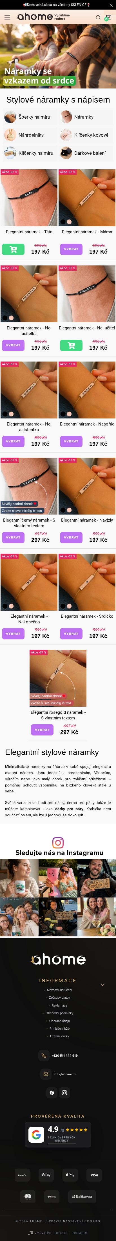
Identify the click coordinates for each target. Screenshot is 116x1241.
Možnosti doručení (59, 990)
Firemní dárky (59, 1036)
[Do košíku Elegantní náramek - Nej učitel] (71, 345)
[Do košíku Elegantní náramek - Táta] (13, 249)
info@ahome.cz (65, 1074)
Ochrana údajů (59, 1021)
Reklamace (59, 1005)
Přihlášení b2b (60, 1029)
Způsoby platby (59, 998)
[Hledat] (98, 17)
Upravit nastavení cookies (73, 1221)
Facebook (51, 1092)
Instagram (64, 1092)
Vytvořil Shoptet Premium (61, 1233)
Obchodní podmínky (59, 1013)
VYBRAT (71, 249)
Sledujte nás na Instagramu (59, 852)
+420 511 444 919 (65, 1055)
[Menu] (7, 17)
